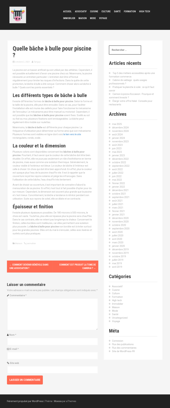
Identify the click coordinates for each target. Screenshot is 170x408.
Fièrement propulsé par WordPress (25, 401)
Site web (14, 363)
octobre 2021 (119, 193)
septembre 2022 (120, 166)
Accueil (67, 11)
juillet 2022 (117, 172)
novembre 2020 (120, 221)
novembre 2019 (120, 253)
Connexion (117, 341)
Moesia (58, 401)
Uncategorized (120, 317)
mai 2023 (117, 152)
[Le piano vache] (17, 14)
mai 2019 (117, 263)
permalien (31, 243)
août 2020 (117, 232)
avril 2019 (117, 267)
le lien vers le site (72, 134)
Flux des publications (123, 344)
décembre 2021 (120, 190)
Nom (12, 335)
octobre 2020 (119, 225)
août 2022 (117, 169)
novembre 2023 (120, 141)
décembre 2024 (120, 127)
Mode (93, 18)
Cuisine (94, 11)
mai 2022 (117, 179)
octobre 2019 (119, 256)
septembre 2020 (120, 228)
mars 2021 (117, 207)
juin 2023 (117, 148)
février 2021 (118, 211)
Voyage (103, 18)
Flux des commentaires (124, 347)
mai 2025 (117, 124)
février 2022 (118, 183)
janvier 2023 (118, 155)
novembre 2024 (120, 131)
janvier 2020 (118, 246)
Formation (130, 11)
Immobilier (69, 18)
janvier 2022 (118, 186)
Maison (83, 18)
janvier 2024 (118, 138)
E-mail (14, 349)
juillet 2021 (117, 204)
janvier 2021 (118, 214)
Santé (117, 11)
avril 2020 (117, 239)
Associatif (81, 11)
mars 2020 (117, 242)
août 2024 (117, 134)
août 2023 (117, 145)
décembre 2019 (120, 249)
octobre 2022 (119, 162)
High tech (144, 11)
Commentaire (18, 295)
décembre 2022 (120, 159)
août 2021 (117, 200)
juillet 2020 (117, 235)
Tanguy (37, 62)
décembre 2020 (120, 218)
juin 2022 (117, 176)
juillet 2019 (117, 260)
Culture (106, 11)
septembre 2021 (120, 197)
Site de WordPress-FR (123, 351)
